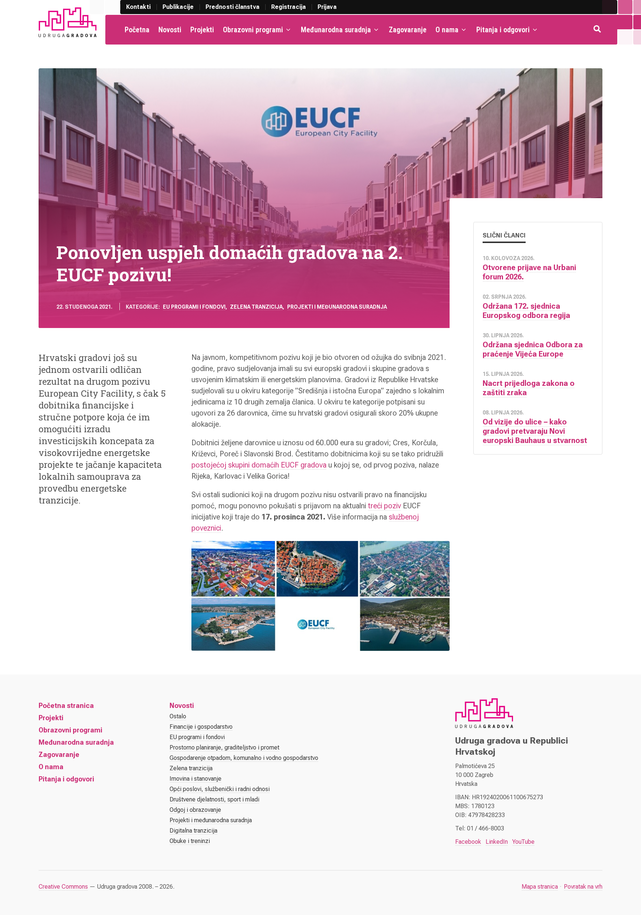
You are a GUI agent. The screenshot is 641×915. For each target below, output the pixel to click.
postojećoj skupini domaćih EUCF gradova (258, 464)
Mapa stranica (540, 886)
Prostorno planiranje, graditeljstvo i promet (224, 747)
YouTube (523, 841)
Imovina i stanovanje (195, 778)
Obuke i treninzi (190, 841)
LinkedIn (497, 841)
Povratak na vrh (583, 886)
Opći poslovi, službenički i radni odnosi (220, 789)
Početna (137, 29)
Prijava (327, 6)
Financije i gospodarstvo (201, 726)
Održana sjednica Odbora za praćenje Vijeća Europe (533, 349)
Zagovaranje (408, 29)
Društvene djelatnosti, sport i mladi (214, 799)
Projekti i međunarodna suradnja (337, 307)
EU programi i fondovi (194, 307)
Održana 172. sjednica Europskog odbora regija (526, 311)
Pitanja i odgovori (503, 29)
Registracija (288, 6)
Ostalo (178, 716)
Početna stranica (66, 705)
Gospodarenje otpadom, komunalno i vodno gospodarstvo (244, 757)
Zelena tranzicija (256, 307)
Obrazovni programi (253, 29)
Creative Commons (63, 886)
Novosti (169, 29)
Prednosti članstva (232, 6)
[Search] (598, 30)
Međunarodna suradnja (336, 29)
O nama (446, 29)
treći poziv (384, 505)
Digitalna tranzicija (193, 830)
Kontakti (138, 6)
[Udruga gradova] (67, 22)
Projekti (202, 29)
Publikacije (178, 6)
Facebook (468, 841)
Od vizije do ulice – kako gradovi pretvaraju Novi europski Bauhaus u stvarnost (535, 431)
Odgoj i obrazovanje (195, 809)
